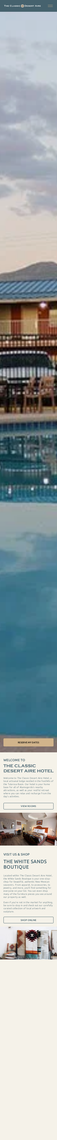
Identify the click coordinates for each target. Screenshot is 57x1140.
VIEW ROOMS (28, 806)
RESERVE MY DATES (28, 742)
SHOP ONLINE (29, 920)
